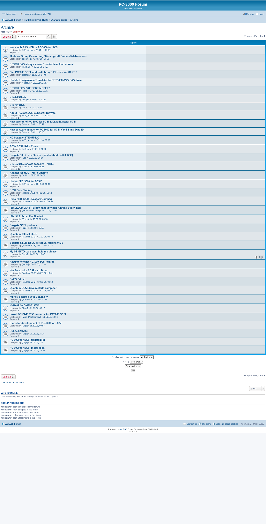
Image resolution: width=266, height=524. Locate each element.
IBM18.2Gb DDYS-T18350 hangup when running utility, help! (46, 207)
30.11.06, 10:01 (45, 273)
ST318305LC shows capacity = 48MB (32, 163)
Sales (24, 124)
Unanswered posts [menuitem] (33, 14)
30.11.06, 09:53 (45, 282)
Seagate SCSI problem (23, 225)
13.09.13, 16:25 (40, 91)
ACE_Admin (27, 50)
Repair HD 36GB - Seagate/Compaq (31, 199)
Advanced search (54, 36)
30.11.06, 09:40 (45, 290)
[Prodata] (26, 219)
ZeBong (25, 149)
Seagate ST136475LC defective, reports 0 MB (36, 242)
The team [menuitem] (206, 424)
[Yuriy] (25, 254)
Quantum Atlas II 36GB (23, 234)
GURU (25, 175)
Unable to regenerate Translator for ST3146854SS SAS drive (46, 80)
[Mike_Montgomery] (31, 317)
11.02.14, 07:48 (39, 75)
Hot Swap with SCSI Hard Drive (28, 270)
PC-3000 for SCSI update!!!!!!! (27, 339)
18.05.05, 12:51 (37, 342)
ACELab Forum (13, 20)
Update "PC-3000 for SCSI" (26, 181)
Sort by (126, 361)
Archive (74, 20)
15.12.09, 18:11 (37, 166)
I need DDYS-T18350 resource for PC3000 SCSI (38, 314)
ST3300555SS (18, 96)
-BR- (24, 158)
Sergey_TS (18, 32)
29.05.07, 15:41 (45, 201)
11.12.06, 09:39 (45, 237)
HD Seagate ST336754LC (24, 137)
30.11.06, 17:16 (38, 264)
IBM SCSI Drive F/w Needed (26, 216)
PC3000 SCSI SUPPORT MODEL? (30, 88)
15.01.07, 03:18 (40, 219)
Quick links (10, 14)
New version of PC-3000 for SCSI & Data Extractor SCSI (43, 121)
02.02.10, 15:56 (36, 158)
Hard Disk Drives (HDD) (36, 20)
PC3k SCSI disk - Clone (24, 146)
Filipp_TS (26, 91)
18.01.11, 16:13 (37, 132)
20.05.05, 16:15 (37, 334)
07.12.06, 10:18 (45, 245)
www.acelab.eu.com (133, 9)
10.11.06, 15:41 (40, 299)
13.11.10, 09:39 (43, 140)
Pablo (24, 166)
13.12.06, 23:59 (36, 228)
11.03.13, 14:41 (34, 107)
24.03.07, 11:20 (49, 210)
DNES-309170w (19, 331)
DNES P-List (17, 279)
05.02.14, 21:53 (40, 83)
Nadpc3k (26, 83)
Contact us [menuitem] (192, 424)
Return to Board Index (13, 382)
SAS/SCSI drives (59, 20)
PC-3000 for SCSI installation (27, 347)
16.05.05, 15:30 (37, 350)
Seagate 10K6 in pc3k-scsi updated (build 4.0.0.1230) (41, 155)
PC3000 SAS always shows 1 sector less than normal (42, 64)
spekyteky (27, 59)
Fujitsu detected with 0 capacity (29, 296)
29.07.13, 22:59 (39, 99)
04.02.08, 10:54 (44, 193)
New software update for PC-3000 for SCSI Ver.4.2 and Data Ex (47, 129)
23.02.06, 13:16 (50, 317)
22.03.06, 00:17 (37, 308)
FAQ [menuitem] (49, 14)
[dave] (25, 308)
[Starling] (26, 299)
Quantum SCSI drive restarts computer (33, 288)
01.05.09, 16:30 (38, 175)
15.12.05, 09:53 (37, 326)
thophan (26, 75)
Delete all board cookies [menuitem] (227, 424)
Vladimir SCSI (28, 193)
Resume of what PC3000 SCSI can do (32, 261)
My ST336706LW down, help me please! (33, 251)
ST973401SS (17, 104)
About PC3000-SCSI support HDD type (32, 112)
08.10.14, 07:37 (41, 67)
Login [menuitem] (261, 14)
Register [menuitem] (250, 14)
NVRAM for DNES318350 (24, 305)
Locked (7, 36)
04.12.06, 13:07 (37, 254)
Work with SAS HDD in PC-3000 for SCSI (34, 47)
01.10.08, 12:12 (43, 184)
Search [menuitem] (262, 20)
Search (49, 36)
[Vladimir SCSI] (29, 201)
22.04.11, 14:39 (43, 50)
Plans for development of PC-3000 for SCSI (36, 323)
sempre (25, 99)
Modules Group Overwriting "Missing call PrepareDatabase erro (48, 56)
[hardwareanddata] (31, 210)
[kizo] (24, 228)
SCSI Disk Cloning (21, 190)
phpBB (123, 429)
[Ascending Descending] (133, 366)
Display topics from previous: (126, 357)
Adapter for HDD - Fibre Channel (29, 172)
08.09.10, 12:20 (39, 149)
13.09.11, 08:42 (37, 124)
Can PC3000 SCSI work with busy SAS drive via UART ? (43, 72)
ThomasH (26, 67)
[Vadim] (25, 264)
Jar (23, 107)
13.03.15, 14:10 (41, 59)
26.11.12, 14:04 (43, 115)
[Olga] (25, 326)
